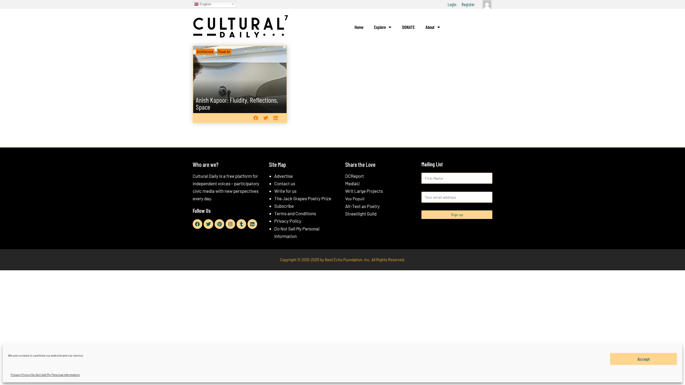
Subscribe (284, 206)
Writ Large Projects (364, 191)
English (205, 4)
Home (359, 27)
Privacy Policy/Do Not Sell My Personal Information (45, 374)
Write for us (285, 191)
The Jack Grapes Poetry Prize (302, 198)
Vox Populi (354, 198)
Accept (643, 358)
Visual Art (224, 51)
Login (452, 4)
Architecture (205, 51)
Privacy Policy (287, 221)
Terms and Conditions (295, 213)
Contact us (284, 183)
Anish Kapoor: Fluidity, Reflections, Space (237, 103)
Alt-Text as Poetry (362, 206)
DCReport (354, 176)
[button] (255, 117)
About (430, 27)
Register (468, 4)
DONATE (408, 27)
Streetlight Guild (360, 213)
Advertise (283, 176)
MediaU (352, 183)
